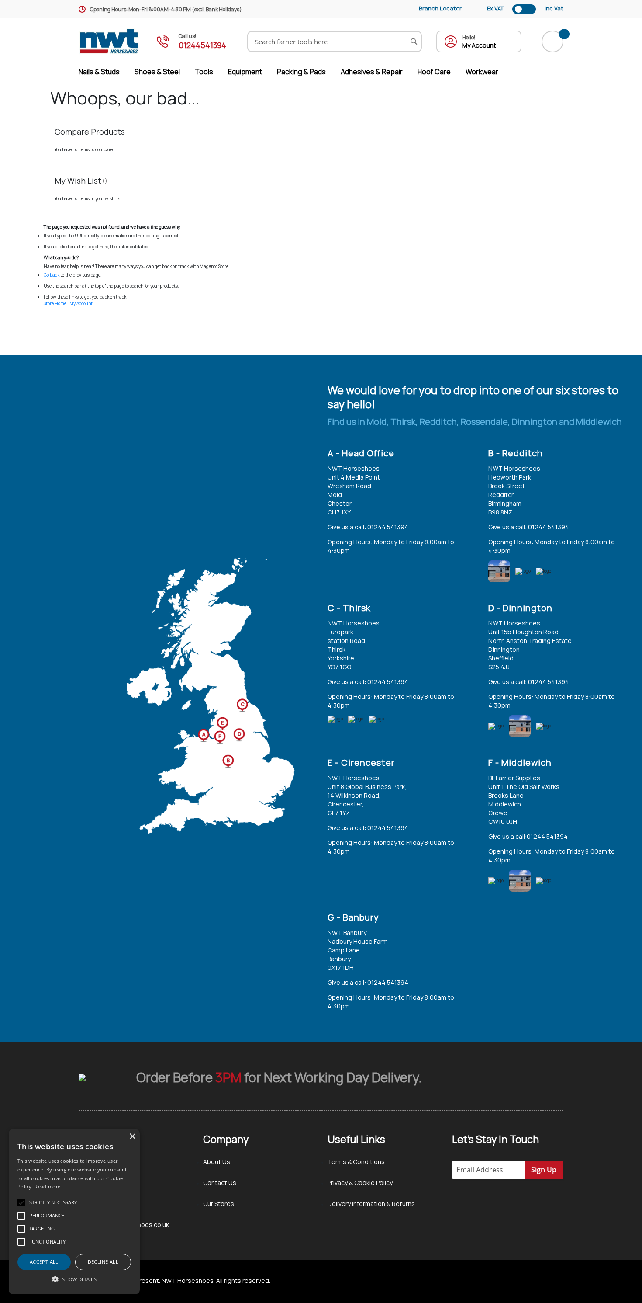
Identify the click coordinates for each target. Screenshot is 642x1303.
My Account (81, 303)
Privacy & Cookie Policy (360, 1182)
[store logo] (109, 41)
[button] (74, 1279)
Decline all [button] (103, 1261)
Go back (51, 275)
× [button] (132, 1136)
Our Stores (218, 1203)
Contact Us (219, 1182)
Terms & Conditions (356, 1161)
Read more (47, 1186)
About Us (216, 1161)
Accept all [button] (44, 1261)
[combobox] (334, 41)
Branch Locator (440, 8)
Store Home (55, 303)
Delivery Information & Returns (371, 1203)
